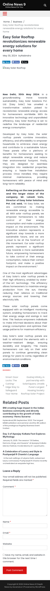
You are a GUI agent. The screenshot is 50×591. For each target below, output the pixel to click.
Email (6, 532)
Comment (9, 486)
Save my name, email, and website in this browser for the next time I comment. (24, 558)
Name (7, 521)
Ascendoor (17, 587)
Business (6, 370)
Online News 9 (14, 4)
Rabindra (26, 55)
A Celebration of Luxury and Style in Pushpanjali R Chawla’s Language (22, 453)
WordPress (40, 587)
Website (7, 543)
